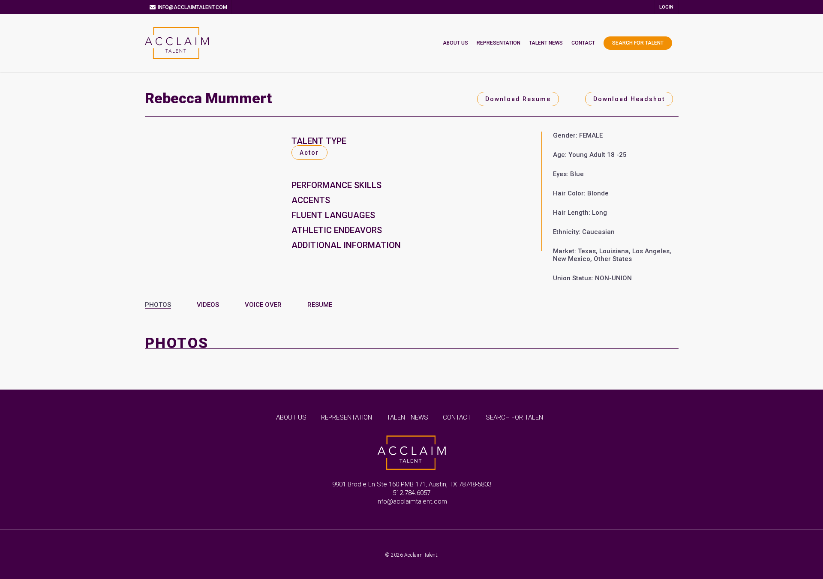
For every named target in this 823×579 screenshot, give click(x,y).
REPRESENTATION (346, 417)
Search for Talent (638, 43)
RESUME (319, 305)
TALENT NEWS (407, 417)
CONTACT (457, 417)
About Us (455, 43)
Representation (498, 43)
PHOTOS (158, 305)
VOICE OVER (263, 305)
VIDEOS (208, 305)
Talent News (546, 43)
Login (666, 7)
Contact (583, 43)
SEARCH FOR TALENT (516, 417)
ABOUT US (291, 417)
